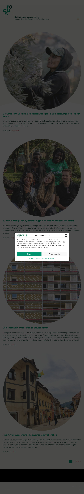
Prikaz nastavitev (55, 254)
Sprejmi (29, 254)
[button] (66, 236)
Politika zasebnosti (48, 258)
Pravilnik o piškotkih (35, 258)
